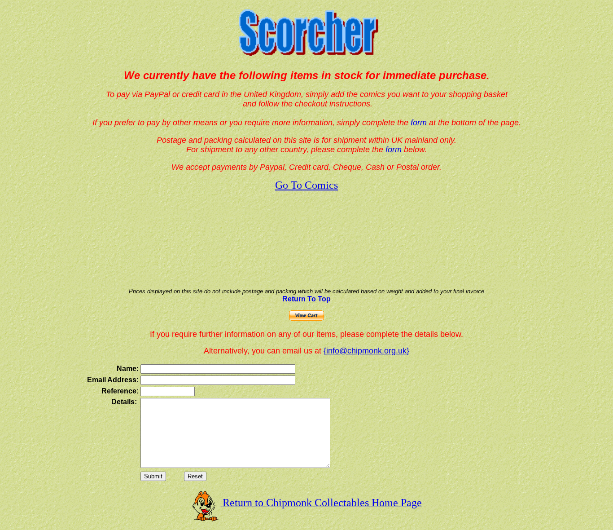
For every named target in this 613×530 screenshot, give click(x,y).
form (419, 122)
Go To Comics (306, 185)
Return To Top (306, 299)
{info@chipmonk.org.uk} (366, 350)
